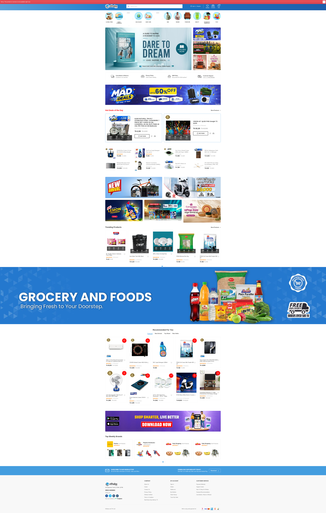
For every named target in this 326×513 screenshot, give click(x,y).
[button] (137, 66)
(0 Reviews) (144, 125)
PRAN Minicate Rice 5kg (159, 253)
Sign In (194, 6)
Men (168, 22)
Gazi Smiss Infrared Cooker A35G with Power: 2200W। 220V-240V (211, 149)
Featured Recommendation (203, 488)
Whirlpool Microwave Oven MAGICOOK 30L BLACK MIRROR (152, 161)
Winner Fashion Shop (208, 439)
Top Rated (167, 330)
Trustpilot (119, 495)
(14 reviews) (209, 360)
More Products (215, 110)
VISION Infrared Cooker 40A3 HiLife (138, 359)
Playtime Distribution (120, 439)
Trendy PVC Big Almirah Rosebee (205, 122)
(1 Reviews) (203, 124)
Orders (172, 483)
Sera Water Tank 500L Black (113, 253)
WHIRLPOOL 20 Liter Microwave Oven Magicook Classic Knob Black (123, 161)
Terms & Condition (148, 493)
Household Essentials (207, 23)
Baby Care (148, 22)
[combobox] (154, 6)
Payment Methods (200, 480)
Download (214, 467)
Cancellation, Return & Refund (203, 491)
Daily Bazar (139, 22)
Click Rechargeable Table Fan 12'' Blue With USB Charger (114, 392)
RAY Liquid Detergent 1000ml (160, 359)
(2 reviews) (115, 360)
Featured (150, 330)
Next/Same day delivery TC (151, 496)
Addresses (173, 486)
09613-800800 (110, 486)
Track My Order (174, 493)
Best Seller (176, 330)
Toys (216, 22)
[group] (148, 49)
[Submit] (128, 6)
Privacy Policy (147, 488)
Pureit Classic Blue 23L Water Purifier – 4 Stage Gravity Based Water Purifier (124, 149)
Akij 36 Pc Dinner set (210, 160)
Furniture (187, 22)
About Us (146, 480)
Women (177, 22)
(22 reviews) (186, 395)
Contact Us (147, 486)
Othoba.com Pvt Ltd (110, 505)
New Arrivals (158, 330)
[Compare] (155, 133)
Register (199, 6)
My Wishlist (173, 488)
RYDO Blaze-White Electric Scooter (185, 391)
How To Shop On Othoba (202, 486)
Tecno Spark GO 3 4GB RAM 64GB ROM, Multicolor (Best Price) (209, 357)
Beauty (197, 22)
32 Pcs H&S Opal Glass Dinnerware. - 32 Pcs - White (160, 392)
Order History (173, 491)
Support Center (200, 483)
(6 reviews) (139, 362)
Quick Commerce (119, 23)
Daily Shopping (147, 440)
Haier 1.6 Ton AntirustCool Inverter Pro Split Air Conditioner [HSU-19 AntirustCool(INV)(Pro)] (114, 358)
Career (146, 483)
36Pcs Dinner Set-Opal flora (136, 250)
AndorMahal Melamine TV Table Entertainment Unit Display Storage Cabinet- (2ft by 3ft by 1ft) (208, 390)
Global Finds (109, 22)
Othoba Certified (148, 491)
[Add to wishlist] (151, 133)
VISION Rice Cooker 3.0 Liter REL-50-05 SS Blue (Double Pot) (153, 149)
